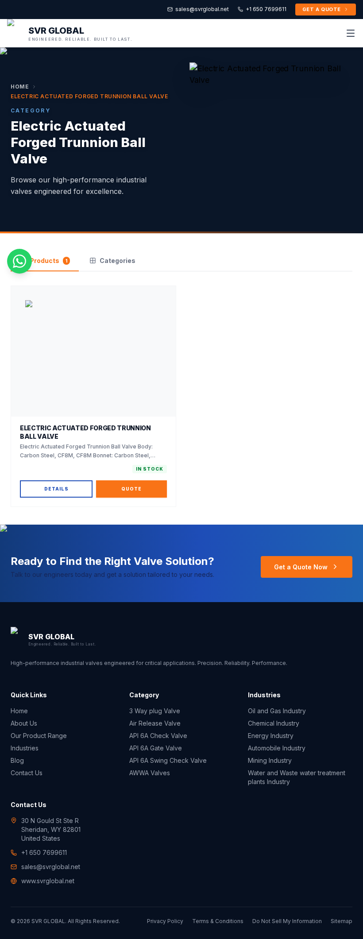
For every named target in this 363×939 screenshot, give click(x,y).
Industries (25, 748)
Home (20, 86)
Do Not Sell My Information (287, 921)
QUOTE (131, 488)
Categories (117, 260)
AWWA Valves (149, 773)
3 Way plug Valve (154, 711)
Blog (17, 760)
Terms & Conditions (217, 921)
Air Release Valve (155, 723)
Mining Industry (270, 760)
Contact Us (26, 773)
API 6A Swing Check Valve (168, 760)
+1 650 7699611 (266, 9)
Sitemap (341, 921)
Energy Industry (270, 735)
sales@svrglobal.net (202, 9)
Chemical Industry (273, 723)
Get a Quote (321, 9)
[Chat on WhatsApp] (19, 261)
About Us (24, 723)
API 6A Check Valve (158, 735)
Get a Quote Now (301, 567)
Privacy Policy (165, 921)
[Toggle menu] (350, 33)
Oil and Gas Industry (277, 711)
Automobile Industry (276, 748)
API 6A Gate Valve (155, 748)
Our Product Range (39, 735)
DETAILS (56, 488)
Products (48, 260)
